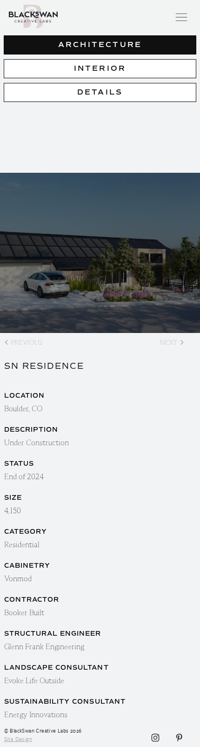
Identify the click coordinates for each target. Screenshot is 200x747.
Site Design (18, 739)
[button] (183, 16)
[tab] (100, 44)
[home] (100, 16)
